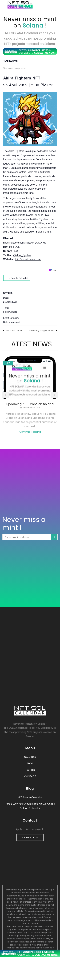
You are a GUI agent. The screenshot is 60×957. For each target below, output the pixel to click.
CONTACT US (30, 837)
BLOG (30, 763)
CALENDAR (30, 757)
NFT (8, 363)
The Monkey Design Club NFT (41, 330)
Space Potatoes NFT (14, 330)
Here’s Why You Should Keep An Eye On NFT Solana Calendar (30, 806)
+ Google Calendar (18, 278)
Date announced (11, 322)
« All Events (10, 60)
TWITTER (30, 769)
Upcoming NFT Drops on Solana (30, 404)
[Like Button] (50, 270)
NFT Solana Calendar (30, 797)
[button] (5, 395)
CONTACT (30, 776)
